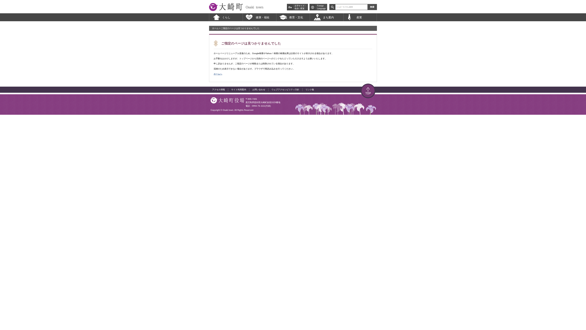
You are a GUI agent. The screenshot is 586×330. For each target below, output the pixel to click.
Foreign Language (321, 7)
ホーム (215, 28)
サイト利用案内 (238, 89)
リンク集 (310, 89)
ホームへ (218, 74)
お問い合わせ (258, 89)
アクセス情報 (218, 89)
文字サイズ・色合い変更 (300, 7)
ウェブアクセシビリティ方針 (285, 89)
